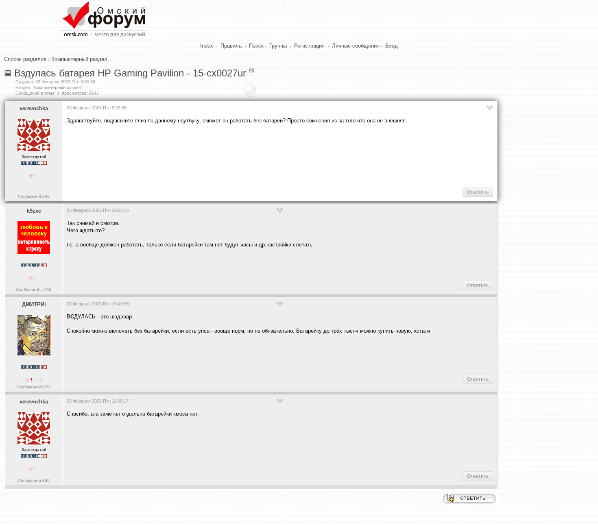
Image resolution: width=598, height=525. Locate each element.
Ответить (478, 192)
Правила (231, 46)
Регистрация (309, 46)
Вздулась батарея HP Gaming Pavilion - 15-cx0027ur (130, 73)
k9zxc (34, 211)
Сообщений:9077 (34, 387)
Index (206, 46)
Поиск (256, 46)
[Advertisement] (215, 155)
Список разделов (25, 59)
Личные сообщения (356, 46)
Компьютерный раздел (79, 59)
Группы (278, 46)
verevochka (34, 108)
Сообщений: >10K (34, 290)
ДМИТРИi (34, 304)
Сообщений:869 (34, 196)
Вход (391, 46)
